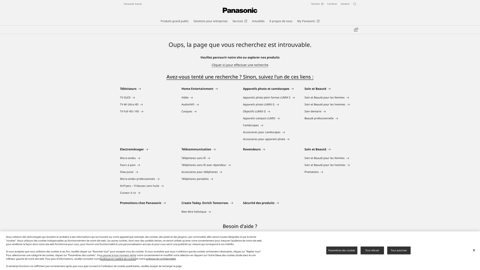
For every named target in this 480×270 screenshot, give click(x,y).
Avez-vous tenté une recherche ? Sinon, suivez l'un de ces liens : (240, 76)
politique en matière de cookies (118, 258)
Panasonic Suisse (133, 3)
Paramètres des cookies (341, 250)
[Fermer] (474, 250)
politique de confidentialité (161, 258)
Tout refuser (372, 250)
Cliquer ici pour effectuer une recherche (240, 65)
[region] (240, 250)
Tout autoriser (399, 250)
